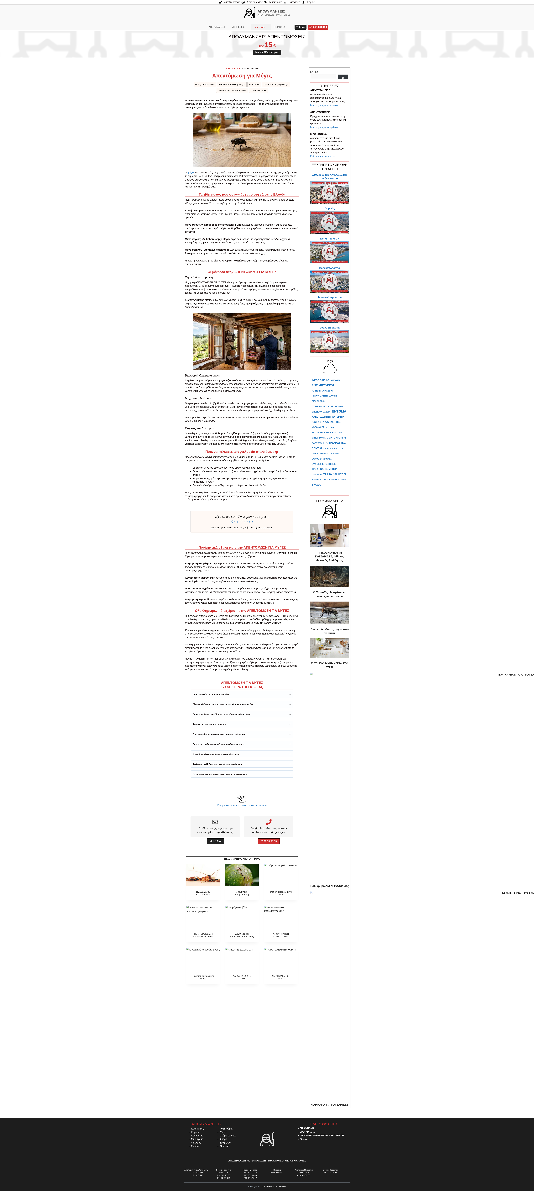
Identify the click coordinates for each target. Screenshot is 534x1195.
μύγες (191, 172)
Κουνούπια (197, 1135)
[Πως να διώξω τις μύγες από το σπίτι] (329, 611)
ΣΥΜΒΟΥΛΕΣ (326, 459)
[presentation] (203, 875)
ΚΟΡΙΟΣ (335, 422)
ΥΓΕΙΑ (327, 474)
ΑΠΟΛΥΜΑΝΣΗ (320, 395)
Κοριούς (195, 1132)
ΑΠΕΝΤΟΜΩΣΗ (322, 390)
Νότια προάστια (329, 238)
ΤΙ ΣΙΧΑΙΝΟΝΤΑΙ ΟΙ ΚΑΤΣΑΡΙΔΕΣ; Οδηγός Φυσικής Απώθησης (329, 556)
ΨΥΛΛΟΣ (316, 485)
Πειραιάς (329, 208)
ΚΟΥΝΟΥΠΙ (318, 432)
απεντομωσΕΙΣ (257, 1161)
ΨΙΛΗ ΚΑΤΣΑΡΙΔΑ (338, 480)
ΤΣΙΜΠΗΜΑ (331, 469)
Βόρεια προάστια (329, 268)
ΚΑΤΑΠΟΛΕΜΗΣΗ (321, 416)
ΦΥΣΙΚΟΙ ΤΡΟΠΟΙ (321, 479)
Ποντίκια (224, 1146)
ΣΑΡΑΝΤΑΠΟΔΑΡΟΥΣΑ (333, 448)
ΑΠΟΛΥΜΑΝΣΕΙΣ (271, 11)
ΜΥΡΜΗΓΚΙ (339, 437)
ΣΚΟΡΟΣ (324, 453)
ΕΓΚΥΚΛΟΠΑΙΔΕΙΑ (321, 412)
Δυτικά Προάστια (330, 1170)
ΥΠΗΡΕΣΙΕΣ (238, 27)
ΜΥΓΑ (315, 437)
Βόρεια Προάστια (223, 1170)
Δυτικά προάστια (330, 327)
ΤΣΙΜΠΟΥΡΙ (317, 474)
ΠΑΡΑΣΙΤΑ (317, 443)
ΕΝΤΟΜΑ (339, 411)
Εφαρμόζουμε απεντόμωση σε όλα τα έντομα (242, 805)
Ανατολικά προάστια (329, 297)
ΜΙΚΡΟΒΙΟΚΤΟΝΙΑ (334, 433)
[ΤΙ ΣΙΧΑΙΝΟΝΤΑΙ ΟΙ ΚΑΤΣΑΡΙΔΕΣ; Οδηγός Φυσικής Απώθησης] (329, 534)
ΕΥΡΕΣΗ (315, 72)
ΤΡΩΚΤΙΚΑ (318, 469)
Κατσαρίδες (197, 1128)
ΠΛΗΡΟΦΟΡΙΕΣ (334, 443)
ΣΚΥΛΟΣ (315, 459)
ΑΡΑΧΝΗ (333, 396)
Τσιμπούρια (226, 1128)
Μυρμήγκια (197, 1139)
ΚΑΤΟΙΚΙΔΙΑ (338, 417)
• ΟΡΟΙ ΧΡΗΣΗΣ (306, 1132)
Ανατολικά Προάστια (304, 1170)
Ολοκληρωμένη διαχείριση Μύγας (232, 90)
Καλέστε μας (254, 84)
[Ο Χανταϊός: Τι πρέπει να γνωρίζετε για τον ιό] (329, 575)
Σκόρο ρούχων (228, 1135)
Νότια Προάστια (250, 1170)
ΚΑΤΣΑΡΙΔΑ (320, 422)
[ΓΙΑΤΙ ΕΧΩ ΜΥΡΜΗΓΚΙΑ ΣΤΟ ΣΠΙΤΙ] (329, 647)
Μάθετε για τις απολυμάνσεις (324, 105)
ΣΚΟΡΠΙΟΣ (334, 454)
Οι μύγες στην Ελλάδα (205, 84)
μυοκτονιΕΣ (275, 1161)
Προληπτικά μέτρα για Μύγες (276, 84)
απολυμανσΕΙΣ (237, 1161)
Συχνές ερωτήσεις (258, 90)
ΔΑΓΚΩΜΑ (338, 406)
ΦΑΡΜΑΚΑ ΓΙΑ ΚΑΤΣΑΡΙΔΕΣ (329, 1104)
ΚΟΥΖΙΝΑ (330, 427)
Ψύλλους (196, 1142)
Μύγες (223, 1132)
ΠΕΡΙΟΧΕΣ (279, 27)
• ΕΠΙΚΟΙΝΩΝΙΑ (306, 1128)
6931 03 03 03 (242, 521)
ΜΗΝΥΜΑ (215, 841)
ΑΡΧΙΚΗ (227, 69)
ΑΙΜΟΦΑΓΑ (335, 380)
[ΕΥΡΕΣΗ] (343, 77)
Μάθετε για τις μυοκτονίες (322, 156)
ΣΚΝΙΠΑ (315, 454)
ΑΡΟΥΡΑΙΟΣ (318, 401)
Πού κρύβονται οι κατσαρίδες (329, 885)
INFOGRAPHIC (320, 380)
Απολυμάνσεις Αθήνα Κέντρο (197, 1170)
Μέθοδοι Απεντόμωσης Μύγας (231, 84)
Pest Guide (259, 27)
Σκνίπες (195, 1146)
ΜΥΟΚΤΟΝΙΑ (325, 438)
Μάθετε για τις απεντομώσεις (324, 127)
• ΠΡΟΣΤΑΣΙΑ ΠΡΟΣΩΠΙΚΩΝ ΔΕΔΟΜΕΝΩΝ (321, 1135)
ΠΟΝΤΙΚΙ (317, 448)
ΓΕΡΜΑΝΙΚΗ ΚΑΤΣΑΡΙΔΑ (322, 406)
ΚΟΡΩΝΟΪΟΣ (318, 427)
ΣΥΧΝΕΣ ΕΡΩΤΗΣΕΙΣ (324, 463)
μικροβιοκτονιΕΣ (295, 1161)
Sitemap (304, 1139)
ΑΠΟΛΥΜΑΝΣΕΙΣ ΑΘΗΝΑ (275, 1186)
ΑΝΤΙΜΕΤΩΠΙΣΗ (323, 385)
